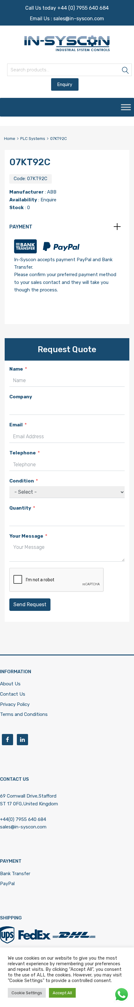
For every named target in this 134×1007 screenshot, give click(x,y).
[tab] (67, 227)
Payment (20, 227)
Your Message (26, 536)
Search (125, 71)
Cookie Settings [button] (27, 992)
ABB (51, 192)
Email (16, 425)
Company (20, 397)
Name (16, 369)
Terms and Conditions (24, 714)
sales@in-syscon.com (78, 19)
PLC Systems (32, 138)
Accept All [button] (62, 992)
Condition (21, 481)
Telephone (22, 453)
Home (9, 138)
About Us (10, 684)
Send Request (29, 604)
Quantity (20, 508)
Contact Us (12, 694)
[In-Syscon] (67, 49)
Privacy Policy (15, 704)
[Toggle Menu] (126, 107)
